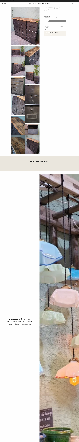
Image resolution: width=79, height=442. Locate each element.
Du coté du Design (5, 0)
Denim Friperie (11, 0)
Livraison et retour (47, 29)
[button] (30, 3)
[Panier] (76, 3)
